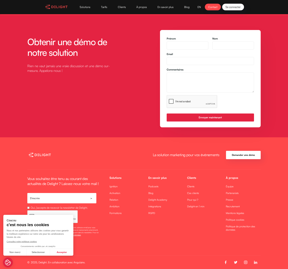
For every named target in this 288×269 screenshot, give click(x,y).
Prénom (171, 38)
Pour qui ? (192, 199)
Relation (114, 199)
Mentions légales (235, 213)
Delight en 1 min (195, 206)
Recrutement (233, 206)
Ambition (114, 206)
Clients (190, 186)
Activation (115, 193)
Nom (215, 38)
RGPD (151, 213)
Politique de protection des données (240, 228)
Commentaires (175, 69)
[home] (56, 7)
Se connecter (233, 7)
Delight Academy (157, 199)
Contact (213, 7)
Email (170, 54)
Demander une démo (243, 155)
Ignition (114, 186)
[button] (85, 7)
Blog (187, 7)
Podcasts (153, 186)
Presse (229, 199)
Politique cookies (235, 219)
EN (199, 7)
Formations (116, 213)
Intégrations (154, 206)
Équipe (230, 186)
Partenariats (232, 193)
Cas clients (193, 193)
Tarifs (104, 7)
